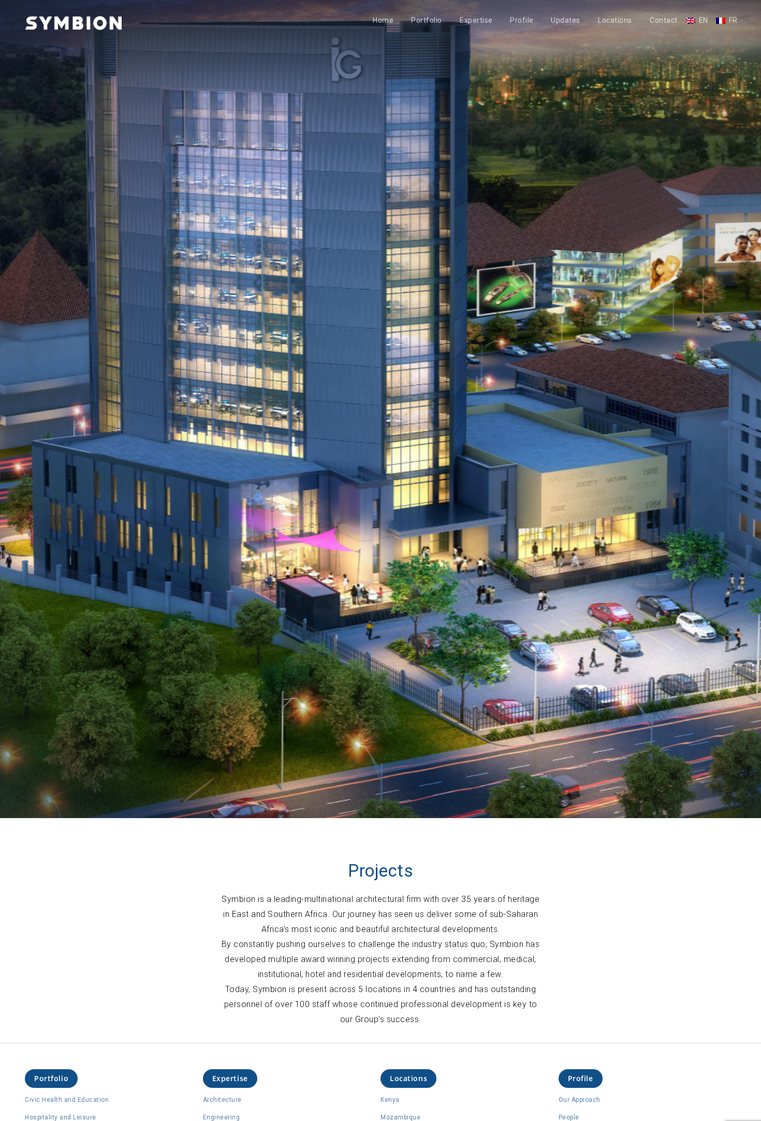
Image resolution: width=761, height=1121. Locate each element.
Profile (522, 20)
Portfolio (426, 20)
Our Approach (580, 1099)
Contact (664, 20)
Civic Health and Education (67, 1099)
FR (733, 20)
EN (703, 20)
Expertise (476, 20)
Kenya (390, 1099)
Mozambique (400, 1117)
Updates (565, 20)
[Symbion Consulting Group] (73, 23)
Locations (615, 20)
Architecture (222, 1099)
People (569, 1117)
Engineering (221, 1117)
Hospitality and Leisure (60, 1117)
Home (383, 20)
